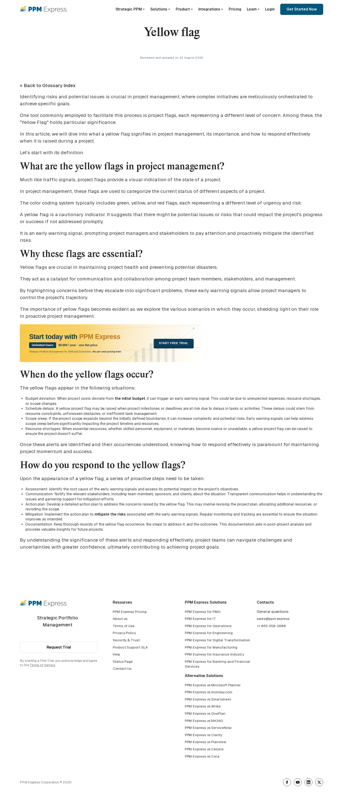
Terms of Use (124, 626)
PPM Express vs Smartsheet (208, 699)
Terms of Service (42, 665)
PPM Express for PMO (202, 612)
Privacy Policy (124, 633)
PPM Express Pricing (129, 612)
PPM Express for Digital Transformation (217, 640)
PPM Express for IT (200, 619)
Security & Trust (126, 640)
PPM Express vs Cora (202, 756)
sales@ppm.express (273, 619)
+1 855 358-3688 (271, 626)
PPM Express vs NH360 (204, 721)
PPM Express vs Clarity (203, 735)
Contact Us (122, 668)
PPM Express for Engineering (209, 633)
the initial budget (129, 398)
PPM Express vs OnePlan (205, 713)
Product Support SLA (130, 647)
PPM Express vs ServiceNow (208, 728)
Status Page (123, 661)
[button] (130, 9)
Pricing (235, 9)
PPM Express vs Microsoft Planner (213, 685)
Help (116, 654)
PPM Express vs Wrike (203, 706)
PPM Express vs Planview (205, 742)
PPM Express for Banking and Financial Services (217, 664)
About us (120, 619)
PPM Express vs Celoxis (204, 749)
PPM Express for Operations (208, 626)
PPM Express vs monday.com (208, 692)
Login (270, 9)
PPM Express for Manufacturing (211, 647)
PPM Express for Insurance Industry (214, 654)
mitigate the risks (110, 514)
